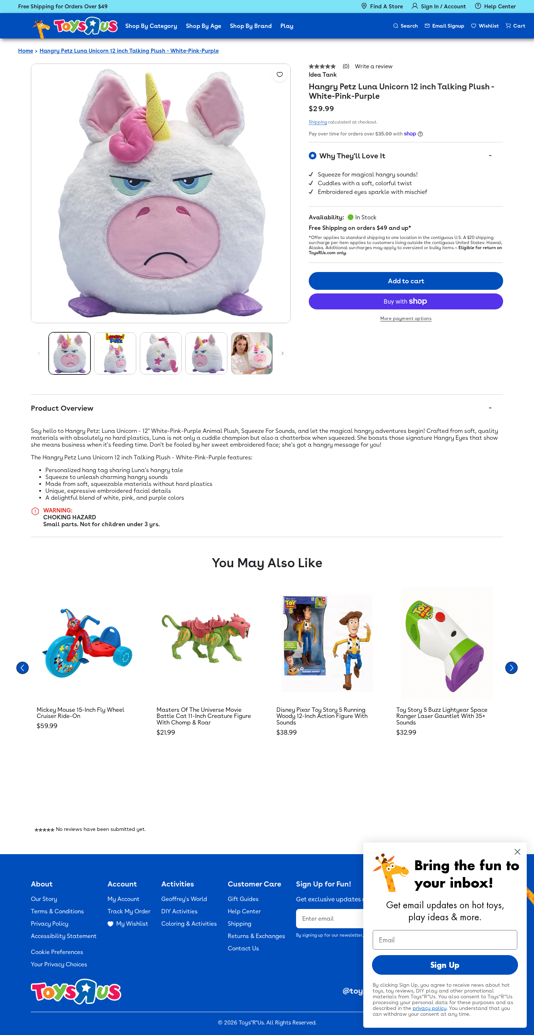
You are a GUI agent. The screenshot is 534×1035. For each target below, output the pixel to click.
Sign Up (445, 965)
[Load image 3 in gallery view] (161, 353)
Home (25, 51)
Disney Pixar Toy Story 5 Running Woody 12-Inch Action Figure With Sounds (322, 716)
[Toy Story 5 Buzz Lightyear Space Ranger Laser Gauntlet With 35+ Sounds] (447, 643)
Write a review (374, 66)
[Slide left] (39, 353)
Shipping (318, 122)
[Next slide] (511, 668)
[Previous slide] (22, 668)
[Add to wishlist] (279, 74)
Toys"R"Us (251, 1022)
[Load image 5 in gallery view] (252, 353)
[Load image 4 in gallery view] (206, 353)
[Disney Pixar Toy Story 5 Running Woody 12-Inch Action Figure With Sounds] (327, 643)
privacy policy (429, 1008)
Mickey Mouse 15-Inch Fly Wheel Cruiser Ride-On (80, 713)
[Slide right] (283, 353)
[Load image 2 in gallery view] (115, 353)
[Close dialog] (517, 851)
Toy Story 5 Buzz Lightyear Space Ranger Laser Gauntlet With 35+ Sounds (442, 716)
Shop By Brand (251, 26)
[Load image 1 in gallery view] (69, 353)
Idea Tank (323, 74)
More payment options (406, 318)
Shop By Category (151, 26)
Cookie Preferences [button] (57, 952)
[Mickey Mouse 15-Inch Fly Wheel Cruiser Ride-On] (87, 643)
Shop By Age (203, 26)
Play (287, 26)
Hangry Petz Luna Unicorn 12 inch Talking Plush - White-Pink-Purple (129, 51)
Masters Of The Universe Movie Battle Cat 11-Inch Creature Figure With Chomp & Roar (204, 716)
